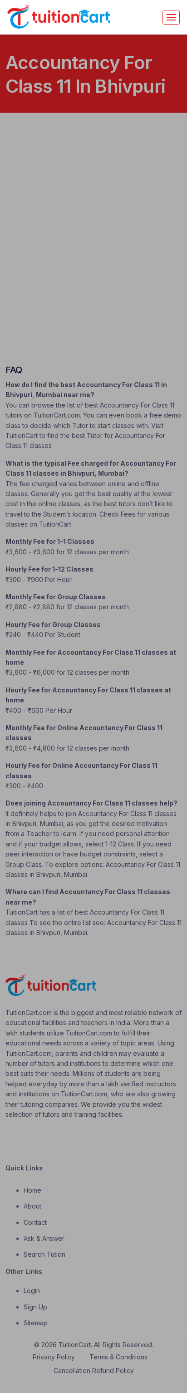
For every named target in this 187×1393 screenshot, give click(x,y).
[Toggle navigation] (171, 17)
